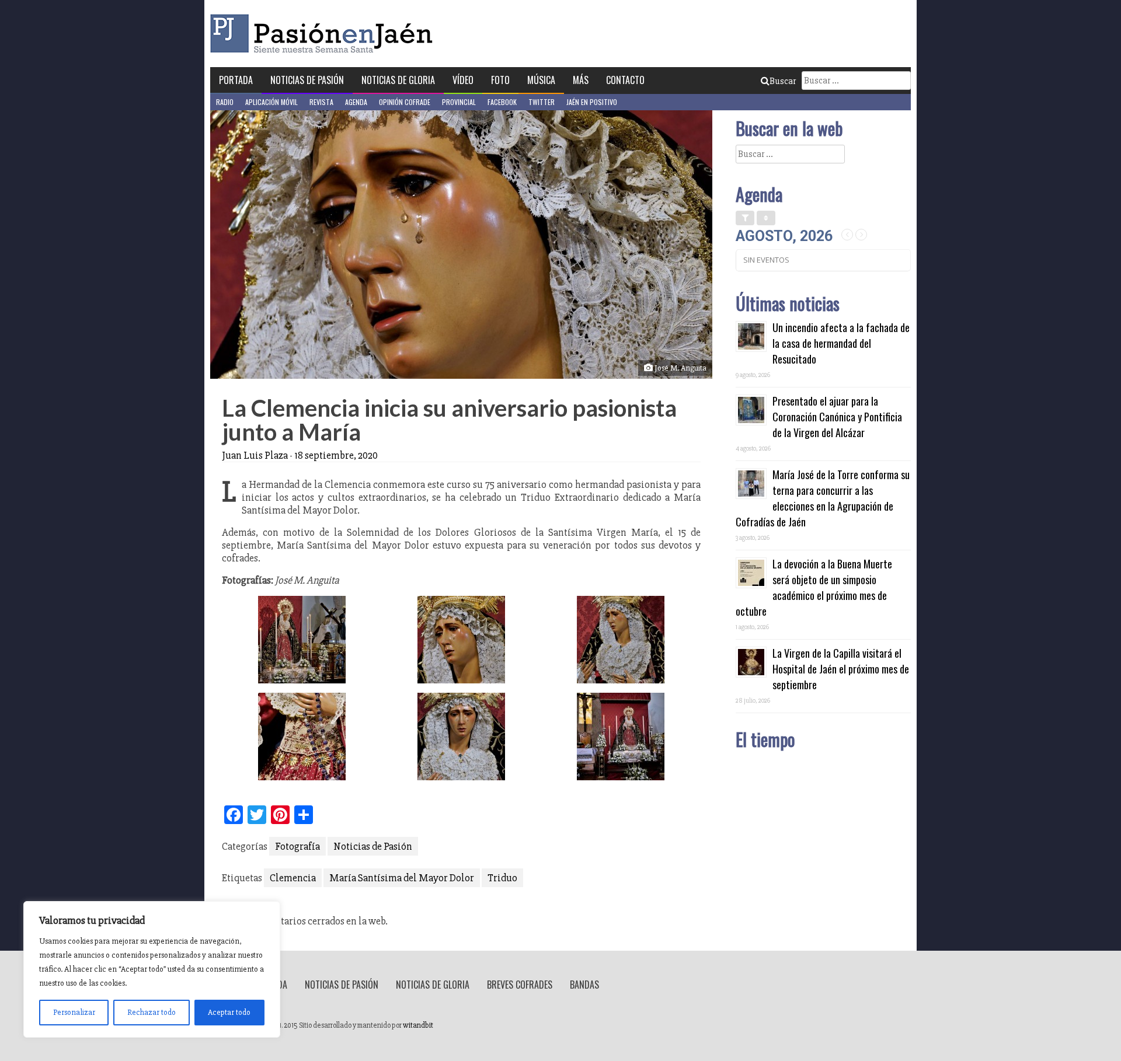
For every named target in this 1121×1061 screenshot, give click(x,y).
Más (581, 80)
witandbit (418, 1025)
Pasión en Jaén (324, 33)
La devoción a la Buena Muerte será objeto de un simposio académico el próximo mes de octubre (814, 587)
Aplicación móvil (271, 102)
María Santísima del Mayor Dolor (401, 877)
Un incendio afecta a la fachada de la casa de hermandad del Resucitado (841, 343)
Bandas (584, 985)
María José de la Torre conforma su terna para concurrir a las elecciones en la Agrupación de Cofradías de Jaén (823, 498)
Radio (225, 102)
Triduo (502, 877)
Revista (321, 102)
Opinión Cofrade (404, 102)
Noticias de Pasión (307, 80)
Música (541, 80)
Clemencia (293, 877)
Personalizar (74, 1012)
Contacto (625, 80)
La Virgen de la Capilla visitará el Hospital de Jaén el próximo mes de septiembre (840, 668)
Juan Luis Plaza (255, 455)
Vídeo (463, 80)
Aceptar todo (229, 1012)
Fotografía (297, 846)
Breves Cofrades (519, 985)
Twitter (541, 102)
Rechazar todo (151, 1012)
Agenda (356, 102)
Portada (236, 80)
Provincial (459, 102)
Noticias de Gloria (398, 80)
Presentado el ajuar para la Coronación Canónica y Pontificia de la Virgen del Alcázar (837, 416)
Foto (500, 80)
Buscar (783, 81)
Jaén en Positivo (591, 102)
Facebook (502, 102)
